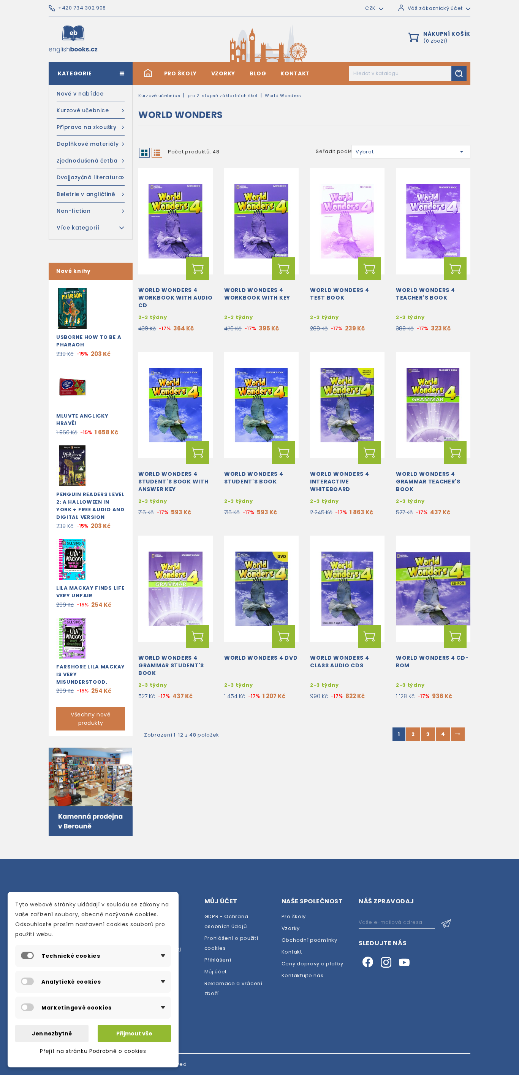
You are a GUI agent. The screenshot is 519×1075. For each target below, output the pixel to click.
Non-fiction (74, 211)
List (157, 152)
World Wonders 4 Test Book (339, 293)
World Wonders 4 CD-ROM (432, 661)
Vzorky (223, 73)
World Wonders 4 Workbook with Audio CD (175, 297)
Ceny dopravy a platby (312, 963)
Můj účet (215, 971)
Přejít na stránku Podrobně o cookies (93, 1051)
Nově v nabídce (80, 93)
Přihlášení (217, 959)
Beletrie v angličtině (86, 194)
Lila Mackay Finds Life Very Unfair (90, 591)
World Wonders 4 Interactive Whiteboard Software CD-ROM (340, 485)
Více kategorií (78, 227)
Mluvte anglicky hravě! (82, 419)
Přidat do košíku (197, 268)
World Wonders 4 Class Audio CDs (339, 661)
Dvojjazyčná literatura (89, 177)
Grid (144, 152)
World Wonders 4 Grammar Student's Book (171, 665)
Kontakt (295, 73)
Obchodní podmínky (309, 940)
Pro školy (180, 73)
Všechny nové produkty (91, 719)
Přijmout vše (134, 1033)
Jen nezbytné (52, 1033)
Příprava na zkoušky (86, 127)
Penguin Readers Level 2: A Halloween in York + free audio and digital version (90, 505)
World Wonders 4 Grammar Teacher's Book (428, 481)
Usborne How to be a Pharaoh (88, 340)
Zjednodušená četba (87, 160)
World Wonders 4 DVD (260, 658)
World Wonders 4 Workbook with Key (257, 293)
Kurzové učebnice (83, 110)
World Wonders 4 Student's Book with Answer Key (173, 481)
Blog (258, 73)
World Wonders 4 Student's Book (253, 477)
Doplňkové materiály (88, 144)
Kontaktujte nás (303, 975)
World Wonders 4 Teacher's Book (425, 293)
